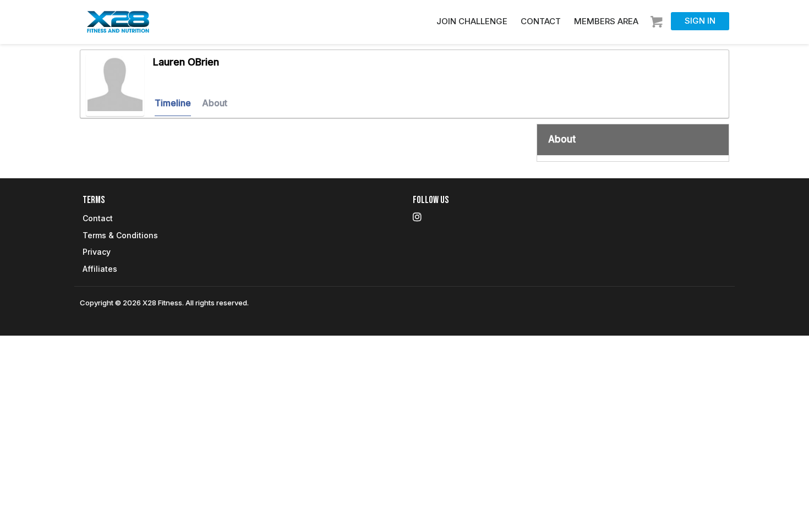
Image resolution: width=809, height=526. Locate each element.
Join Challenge (471, 21)
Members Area (606, 21)
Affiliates (100, 268)
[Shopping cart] (658, 18)
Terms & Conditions (120, 235)
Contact (541, 21)
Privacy (97, 251)
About (214, 102)
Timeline (173, 102)
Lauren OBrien (186, 62)
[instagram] (417, 217)
